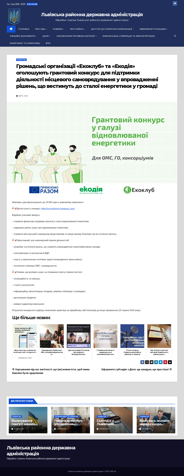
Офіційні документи (22, 36)
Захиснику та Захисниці (25, 43)
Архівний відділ (61, 416)
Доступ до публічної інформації (112, 29)
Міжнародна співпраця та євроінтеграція (129, 36)
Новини (58, 29)
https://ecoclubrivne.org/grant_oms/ (58, 208)
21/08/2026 (19, 429)
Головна (23, 29)
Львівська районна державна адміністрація (92, 14)
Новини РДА (21, 59)
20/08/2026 (61, 429)
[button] (175, 36)
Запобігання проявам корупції (76, 36)
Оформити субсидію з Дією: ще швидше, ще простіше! (135, 369)
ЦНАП (46, 36)
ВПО (48, 43)
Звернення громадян (153, 29)
